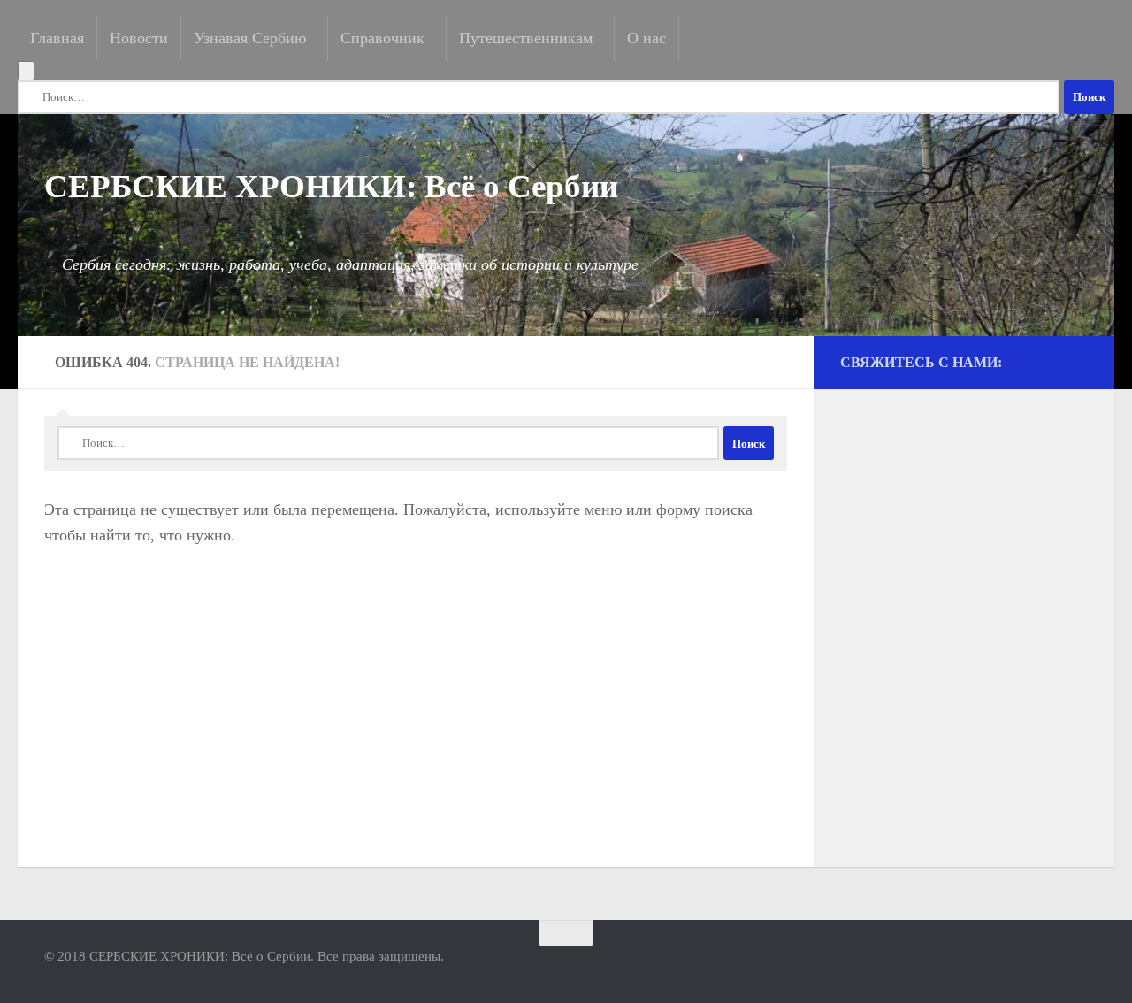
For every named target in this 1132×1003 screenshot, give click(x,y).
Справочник (382, 38)
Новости (139, 38)
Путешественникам (526, 38)
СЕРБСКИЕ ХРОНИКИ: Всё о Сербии (331, 185)
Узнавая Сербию (250, 38)
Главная (57, 38)
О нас (646, 38)
